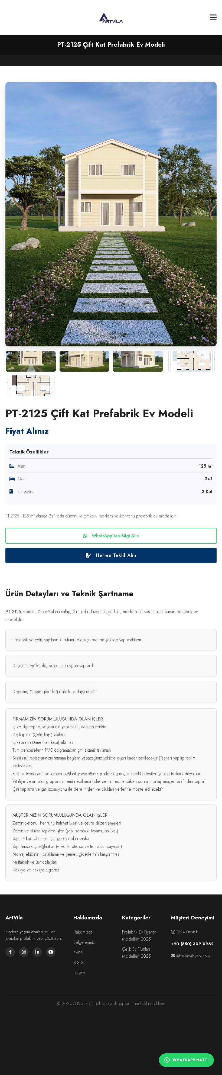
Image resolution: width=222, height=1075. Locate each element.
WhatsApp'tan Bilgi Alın (115, 536)
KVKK (78, 952)
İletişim (79, 973)
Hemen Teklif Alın (116, 555)
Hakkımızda (83, 932)
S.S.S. (79, 963)
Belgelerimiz (84, 942)
